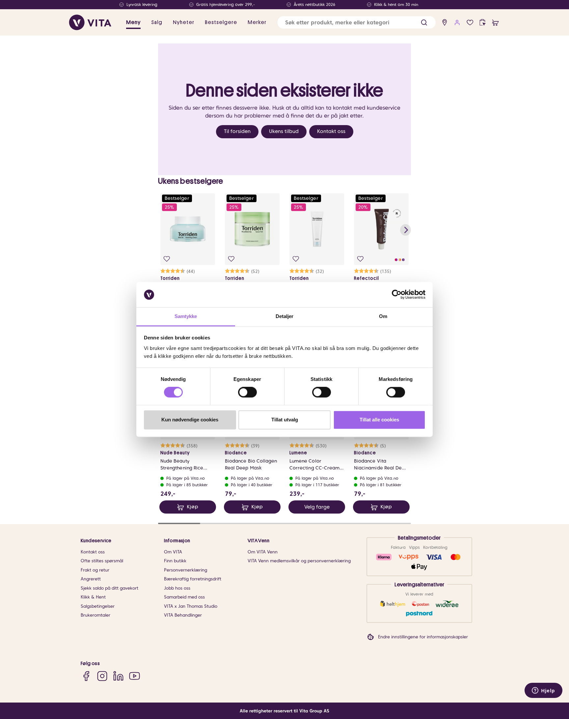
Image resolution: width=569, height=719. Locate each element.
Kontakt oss (331, 131)
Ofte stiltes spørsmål (102, 560)
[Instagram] (102, 676)
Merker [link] (257, 22)
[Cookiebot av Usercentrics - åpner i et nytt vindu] (396, 295)
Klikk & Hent (93, 597)
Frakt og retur (95, 570)
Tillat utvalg (284, 419)
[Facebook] (86, 676)
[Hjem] (90, 22)
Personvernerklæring (185, 570)
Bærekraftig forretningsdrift (192, 578)
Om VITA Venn (263, 551)
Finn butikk (175, 560)
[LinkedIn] (118, 676)
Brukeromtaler (95, 615)
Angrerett (91, 578)
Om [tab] (383, 316)
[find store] (444, 22)
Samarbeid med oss (184, 597)
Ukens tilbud (284, 131)
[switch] (247, 392)
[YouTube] (134, 676)
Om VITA (173, 551)
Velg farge (317, 507)
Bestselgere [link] (221, 22)
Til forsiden (237, 131)
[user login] (457, 22)
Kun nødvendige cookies (189, 419)
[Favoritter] (470, 22)
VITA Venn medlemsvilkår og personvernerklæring (299, 560)
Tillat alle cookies (379, 419)
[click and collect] (482, 22)
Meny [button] (133, 22)
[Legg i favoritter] (166, 259)
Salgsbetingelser (98, 606)
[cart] (495, 22)
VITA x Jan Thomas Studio (190, 606)
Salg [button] (156, 22)
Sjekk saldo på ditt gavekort (109, 588)
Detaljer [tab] (285, 316)
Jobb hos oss (177, 588)
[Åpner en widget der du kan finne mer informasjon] (543, 691)
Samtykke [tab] (186, 316)
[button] (423, 22)
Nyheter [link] (183, 22)
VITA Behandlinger (183, 615)
